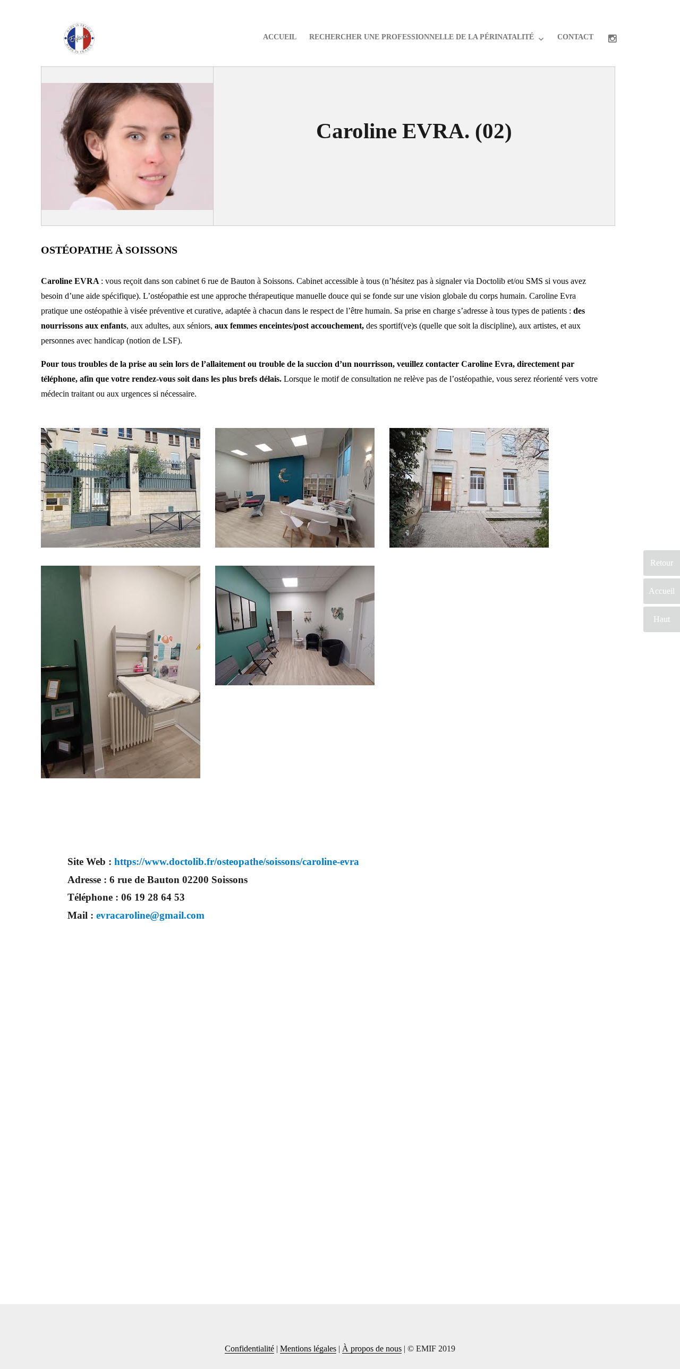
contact (575, 37)
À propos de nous (372, 1348)
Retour (661, 562)
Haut (661, 619)
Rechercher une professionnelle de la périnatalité (421, 37)
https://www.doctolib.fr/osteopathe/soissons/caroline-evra (236, 861)
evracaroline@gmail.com (150, 915)
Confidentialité (249, 1348)
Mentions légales (308, 1348)
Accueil (279, 37)
